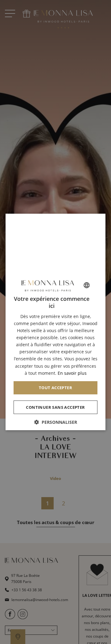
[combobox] (87, 285)
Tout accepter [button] (55, 387)
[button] (55, 422)
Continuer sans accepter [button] (55, 407)
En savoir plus (72, 373)
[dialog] (55, 322)
